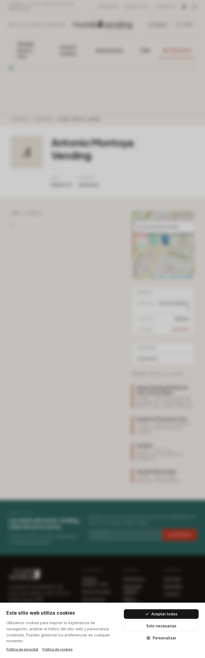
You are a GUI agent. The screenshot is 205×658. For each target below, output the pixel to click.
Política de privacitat (22, 649)
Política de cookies (57, 649)
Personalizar (164, 638)
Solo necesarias (161, 626)
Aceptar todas (164, 614)
